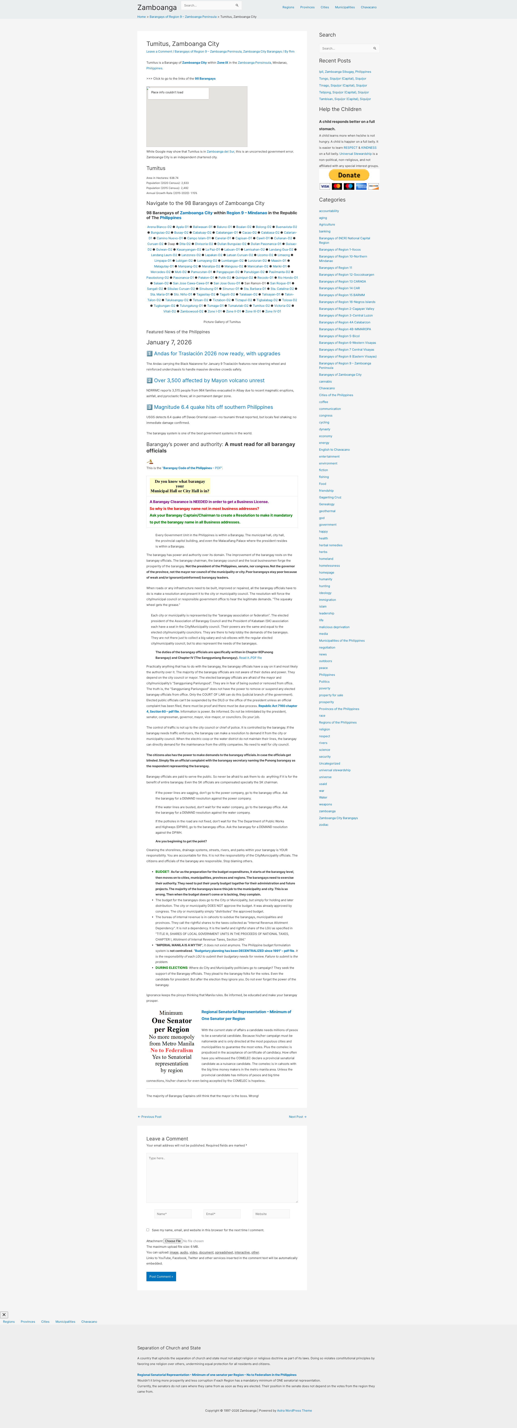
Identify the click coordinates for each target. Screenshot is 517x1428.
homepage (326, 572)
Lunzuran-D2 (257, 261)
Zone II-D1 (233, 311)
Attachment (154, 1241)
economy (325, 436)
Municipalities (345, 7)
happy (323, 531)
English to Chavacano (334, 449)
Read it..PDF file (250, 658)
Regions (288, 7)
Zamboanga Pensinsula (254, 62)
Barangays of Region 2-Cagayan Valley (346, 309)
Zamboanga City (194, 62)
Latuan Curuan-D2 (240, 255)
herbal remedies (331, 545)
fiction (323, 470)
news (323, 654)
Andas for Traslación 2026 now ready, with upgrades (217, 353)
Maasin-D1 (278, 261)
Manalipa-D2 (211, 266)
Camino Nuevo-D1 (170, 238)
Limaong (284, 255)
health (323, 538)
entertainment (329, 456)
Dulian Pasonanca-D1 (266, 244)
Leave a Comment (159, 51)
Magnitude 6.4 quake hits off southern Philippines (213, 407)
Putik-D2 (225, 277)
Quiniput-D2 (244, 277)
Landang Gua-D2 (281, 249)
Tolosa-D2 (289, 300)
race (322, 715)
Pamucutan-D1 (201, 272)
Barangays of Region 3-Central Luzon (346, 315)
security (325, 756)
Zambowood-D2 (191, 311)
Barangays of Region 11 (335, 268)
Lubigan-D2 (184, 261)
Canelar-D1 (223, 238)
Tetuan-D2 (200, 300)
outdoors (325, 661)
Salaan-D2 (161, 283)
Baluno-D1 (224, 227)
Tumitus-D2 (261, 306)
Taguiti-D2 (227, 294)
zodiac (323, 825)
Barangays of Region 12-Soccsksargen (346, 274)
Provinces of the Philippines (339, 709)
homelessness (329, 565)
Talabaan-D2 (248, 294)
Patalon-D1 (206, 277)
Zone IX (222, 62)
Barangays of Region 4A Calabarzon (344, 322)
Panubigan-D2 (254, 272)
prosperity (326, 702)
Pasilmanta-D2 (279, 272)
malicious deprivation (334, 627)
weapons (325, 804)
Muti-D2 (181, 272)
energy (324, 443)
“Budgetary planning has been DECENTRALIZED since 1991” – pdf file (244, 951)
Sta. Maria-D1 (159, 294)
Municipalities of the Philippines (342, 640)
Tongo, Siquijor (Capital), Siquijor (342, 78)
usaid (323, 784)
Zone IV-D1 (273, 311)
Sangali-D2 (155, 289)
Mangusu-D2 (234, 266)
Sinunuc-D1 (231, 289)
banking (324, 231)
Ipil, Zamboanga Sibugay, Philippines (345, 72)
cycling (324, 422)
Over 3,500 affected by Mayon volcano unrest (209, 380)
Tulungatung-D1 (191, 306)
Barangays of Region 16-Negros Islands (347, 302)
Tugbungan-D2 (164, 306)
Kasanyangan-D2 (189, 249)
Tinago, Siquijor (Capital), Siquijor (343, 85)
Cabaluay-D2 (202, 232)
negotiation (327, 647)
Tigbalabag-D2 (267, 300)
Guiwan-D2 (164, 249)
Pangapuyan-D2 (228, 272)
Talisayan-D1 (271, 294)
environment (328, 463)
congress (325, 415)
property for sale (331, 695)
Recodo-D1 (265, 277)
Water (323, 797)
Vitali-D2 (169, 311)
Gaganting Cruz (330, 497)
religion (324, 729)
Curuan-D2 (155, 244)
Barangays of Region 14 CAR (339, 288)
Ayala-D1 (182, 227)
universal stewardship (335, 770)
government (327, 524)
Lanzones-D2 (191, 255)
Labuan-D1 (232, 249)
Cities (325, 7)
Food (322, 484)
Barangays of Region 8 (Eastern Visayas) (348, 356)
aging (323, 218)
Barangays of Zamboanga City (340, 375)
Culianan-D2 (283, 238)
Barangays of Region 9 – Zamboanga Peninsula (208, 51)
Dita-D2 (185, 244)
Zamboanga (157, 7)
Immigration (327, 600)
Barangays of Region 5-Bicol (339, 336)
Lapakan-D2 (213, 255)
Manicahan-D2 (258, 266)
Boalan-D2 (243, 227)
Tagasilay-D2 (206, 294)
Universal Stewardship (355, 154)
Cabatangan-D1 (227, 232)
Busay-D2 (181, 232)
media (323, 634)
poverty (324, 688)
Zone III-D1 (253, 311)
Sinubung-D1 (208, 289)
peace (323, 668)
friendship (326, 491)
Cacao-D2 (249, 232)
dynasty (324, 429)
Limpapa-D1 (162, 261)
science (324, 750)
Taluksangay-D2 (176, 300)
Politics (324, 681)
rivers (323, 743)
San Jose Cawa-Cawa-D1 (191, 283)
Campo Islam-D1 (199, 238)
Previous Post (149, 1116)
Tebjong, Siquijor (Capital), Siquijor (344, 92)
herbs (323, 552)
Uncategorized (329, 763)
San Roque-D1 (280, 283)
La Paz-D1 (213, 249)
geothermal (327, 511)
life (321, 620)
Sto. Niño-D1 (183, 294)
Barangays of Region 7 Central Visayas (346, 349)
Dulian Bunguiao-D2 (232, 244)
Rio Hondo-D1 (288, 277)
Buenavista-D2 (286, 227)
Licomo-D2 (265, 255)
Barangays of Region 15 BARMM (342, 295)
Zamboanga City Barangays (262, 51)
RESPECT (351, 148)
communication (330, 409)
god (322, 518)
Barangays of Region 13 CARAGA (342, 281)
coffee (323, 402)
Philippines (154, 68)
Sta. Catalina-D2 (282, 289)
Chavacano (369, 7)
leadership (326, 613)
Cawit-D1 (263, 238)
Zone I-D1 (215, 311)
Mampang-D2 (188, 266)
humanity (325, 579)
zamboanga (327, 811)
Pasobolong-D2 (157, 277)
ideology (325, 593)
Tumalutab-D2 (238, 306)
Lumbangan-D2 (233, 261)
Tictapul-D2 (243, 300)
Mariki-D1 (280, 266)
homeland (326, 559)
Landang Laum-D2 (164, 255)
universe (325, 777)
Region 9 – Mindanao (247, 212)
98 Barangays (205, 78)
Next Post (298, 1116)
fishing (324, 477)
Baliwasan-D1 (202, 227)
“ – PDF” (192, 468)
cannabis (325, 381)
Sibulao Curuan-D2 (181, 289)
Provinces (307, 7)
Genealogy (326, 504)
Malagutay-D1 (164, 266)
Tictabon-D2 (222, 300)
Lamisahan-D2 (254, 249)
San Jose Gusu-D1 (227, 283)
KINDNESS (369, 148)
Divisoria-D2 (204, 244)
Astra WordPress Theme (294, 1410)
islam (323, 606)
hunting (324, 586)
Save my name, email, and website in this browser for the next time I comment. (208, 1230)
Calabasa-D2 (270, 232)
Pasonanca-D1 (183, 277)
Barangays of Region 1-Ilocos (340, 249)
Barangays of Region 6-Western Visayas (347, 343)
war (321, 791)
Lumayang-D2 (207, 261)
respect (324, 736)
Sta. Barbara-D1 (255, 289)
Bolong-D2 (263, 227)
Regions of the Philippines (338, 722)
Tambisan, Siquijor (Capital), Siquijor (345, 99)
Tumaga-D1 (215, 306)
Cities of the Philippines (336, 395)
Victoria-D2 (282, 306)
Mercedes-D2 (160, 272)
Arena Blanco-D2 (159, 227)
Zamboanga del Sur (220, 151)
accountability (329, 211)
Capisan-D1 (243, 238)
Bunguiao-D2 (160, 232)
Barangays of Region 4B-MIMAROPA (345, 329)
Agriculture (327, 224)
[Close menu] (4, 1315)
